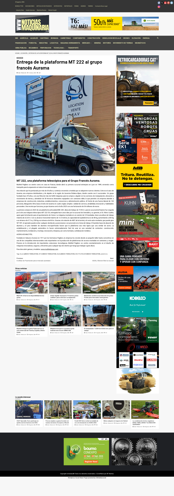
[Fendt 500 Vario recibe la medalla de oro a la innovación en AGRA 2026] (87, 409)
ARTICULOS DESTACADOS (44, 6)
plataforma (104, 254)
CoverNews (100, 474)
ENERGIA (146, 38)
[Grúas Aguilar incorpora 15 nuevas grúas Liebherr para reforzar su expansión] (65, 282)
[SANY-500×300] (137, 253)
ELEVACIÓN (136, 38)
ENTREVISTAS (58, 6)
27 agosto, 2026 (65, 299)
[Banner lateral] (137, 202)
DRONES (126, 38)
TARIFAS (90, 6)
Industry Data (20, 10)
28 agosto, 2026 (32, 299)
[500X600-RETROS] (137, 81)
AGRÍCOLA (24, 38)
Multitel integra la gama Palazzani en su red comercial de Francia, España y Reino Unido (31, 330)
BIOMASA (54, 38)
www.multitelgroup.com (49, 249)
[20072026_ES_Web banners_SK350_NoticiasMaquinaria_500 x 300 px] (137, 304)
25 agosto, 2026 (99, 299)
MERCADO (86, 43)
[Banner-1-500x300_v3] (137, 279)
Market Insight (52, 10)
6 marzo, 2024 (32, 73)
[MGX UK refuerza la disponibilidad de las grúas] (31, 282)
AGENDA (83, 6)
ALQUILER (34, 38)
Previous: (34, 259)
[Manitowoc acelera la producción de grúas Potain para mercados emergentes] (99, 282)
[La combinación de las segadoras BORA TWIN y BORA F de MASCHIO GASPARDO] (145, 409)
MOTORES (107, 43)
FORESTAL (33, 43)
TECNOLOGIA (58, 48)
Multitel (59, 254)
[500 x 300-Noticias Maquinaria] (86, 451)
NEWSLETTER (19, 6)
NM (16, 38)
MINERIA (97, 43)
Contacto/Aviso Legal (101, 6)
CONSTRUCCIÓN (93, 38)
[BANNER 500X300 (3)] (137, 125)
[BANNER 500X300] (134, 451)
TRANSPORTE (73, 48)
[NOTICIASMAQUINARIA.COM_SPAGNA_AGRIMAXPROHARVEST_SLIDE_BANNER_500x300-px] (137, 381)
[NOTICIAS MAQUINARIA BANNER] (137, 228)
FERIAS (76, 6)
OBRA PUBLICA (20, 48)
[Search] (158, 38)
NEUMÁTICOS (140, 43)
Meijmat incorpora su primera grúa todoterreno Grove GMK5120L (62, 329)
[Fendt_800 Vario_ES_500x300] (137, 330)
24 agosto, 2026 (32, 334)
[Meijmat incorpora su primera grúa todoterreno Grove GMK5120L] (65, 315)
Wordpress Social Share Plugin (78, 478)
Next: (103, 259)
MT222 (41, 254)
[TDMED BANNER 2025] (137, 355)
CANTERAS (44, 38)
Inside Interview (30, 10)
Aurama (22, 254)
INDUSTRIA (43, 43)
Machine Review (41, 10)
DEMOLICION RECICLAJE (111, 38)
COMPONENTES (79, 38)
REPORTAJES (68, 6)
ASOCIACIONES (29, 6)
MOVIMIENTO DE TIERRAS (123, 43)
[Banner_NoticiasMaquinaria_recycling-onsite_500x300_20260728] (137, 177)
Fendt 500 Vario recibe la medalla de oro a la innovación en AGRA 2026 (86, 422)
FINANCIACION (21, 43)
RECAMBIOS (33, 48)
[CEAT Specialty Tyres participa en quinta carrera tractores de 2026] (29, 409)
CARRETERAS (65, 38)
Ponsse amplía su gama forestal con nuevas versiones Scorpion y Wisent (57, 422)
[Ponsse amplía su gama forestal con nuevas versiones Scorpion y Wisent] (58, 409)
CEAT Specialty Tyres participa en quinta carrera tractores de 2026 (28, 422)
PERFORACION (45, 48)
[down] (91, 43)
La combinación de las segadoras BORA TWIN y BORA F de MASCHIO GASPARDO (144, 422)
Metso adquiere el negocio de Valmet (116, 421)
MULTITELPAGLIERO (81, 254)
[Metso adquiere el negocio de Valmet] (116, 409)
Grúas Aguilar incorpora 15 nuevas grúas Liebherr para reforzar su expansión (64, 296)
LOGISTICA (54, 43)
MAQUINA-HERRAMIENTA (70, 43)
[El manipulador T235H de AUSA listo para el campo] (99, 315)
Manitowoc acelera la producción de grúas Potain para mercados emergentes (98, 296)
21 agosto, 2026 (99, 332)
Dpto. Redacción (22, 73)
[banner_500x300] (137, 151)
